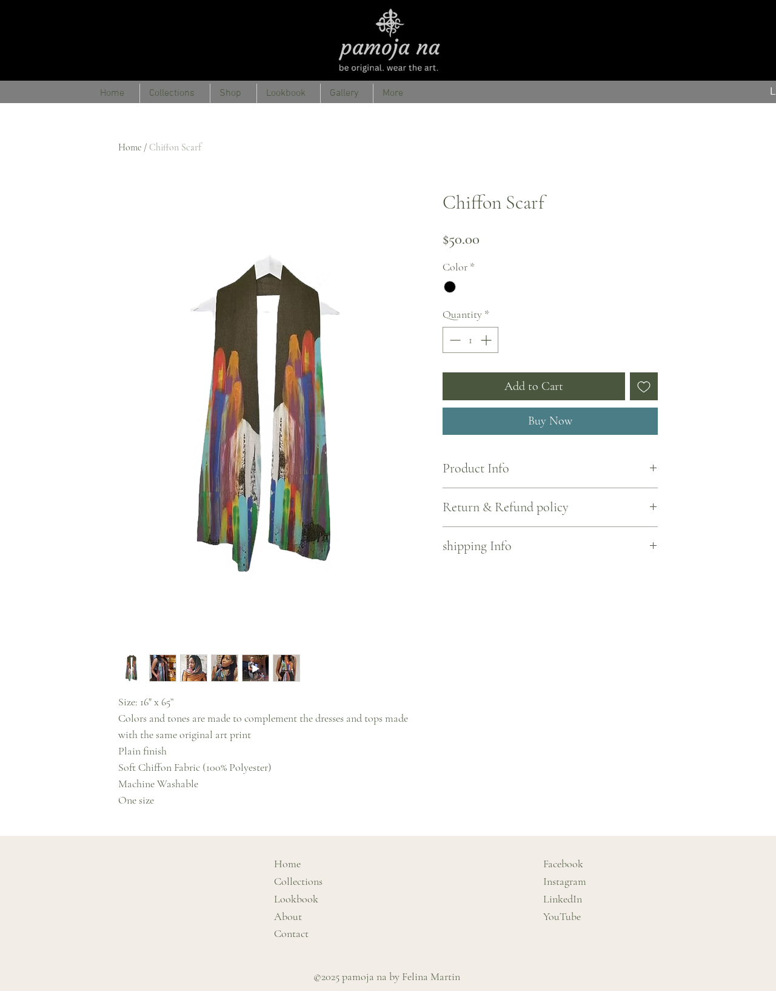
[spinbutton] (470, 340)
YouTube (562, 916)
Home (129, 147)
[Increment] (487, 340)
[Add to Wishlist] (644, 386)
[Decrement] (453, 340)
